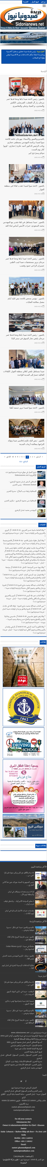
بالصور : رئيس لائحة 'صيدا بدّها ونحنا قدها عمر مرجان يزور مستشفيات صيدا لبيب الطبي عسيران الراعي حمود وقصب (25, 262)
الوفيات (42, 525)
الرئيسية (44, 71)
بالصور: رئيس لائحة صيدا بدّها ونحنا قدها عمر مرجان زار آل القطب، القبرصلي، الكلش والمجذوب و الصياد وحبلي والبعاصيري (25, 102)
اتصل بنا (25, 2)
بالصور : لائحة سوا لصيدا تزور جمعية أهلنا (27, 408)
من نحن (43, 2)
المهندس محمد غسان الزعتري (25, 510)
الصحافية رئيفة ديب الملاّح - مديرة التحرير (21, 491)
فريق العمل (35, 2)
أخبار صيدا (40, 55)
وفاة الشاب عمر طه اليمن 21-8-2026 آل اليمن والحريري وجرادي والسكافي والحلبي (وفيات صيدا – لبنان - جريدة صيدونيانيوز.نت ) (25, 599)
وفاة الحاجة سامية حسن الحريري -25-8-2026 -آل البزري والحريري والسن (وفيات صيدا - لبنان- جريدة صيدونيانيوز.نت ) (24, 533)
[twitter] (21, 1081)
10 (13, 457)
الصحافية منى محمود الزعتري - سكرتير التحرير (20, 501)
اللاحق (8, 457)
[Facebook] (26, 1081)
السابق (38, 457)
